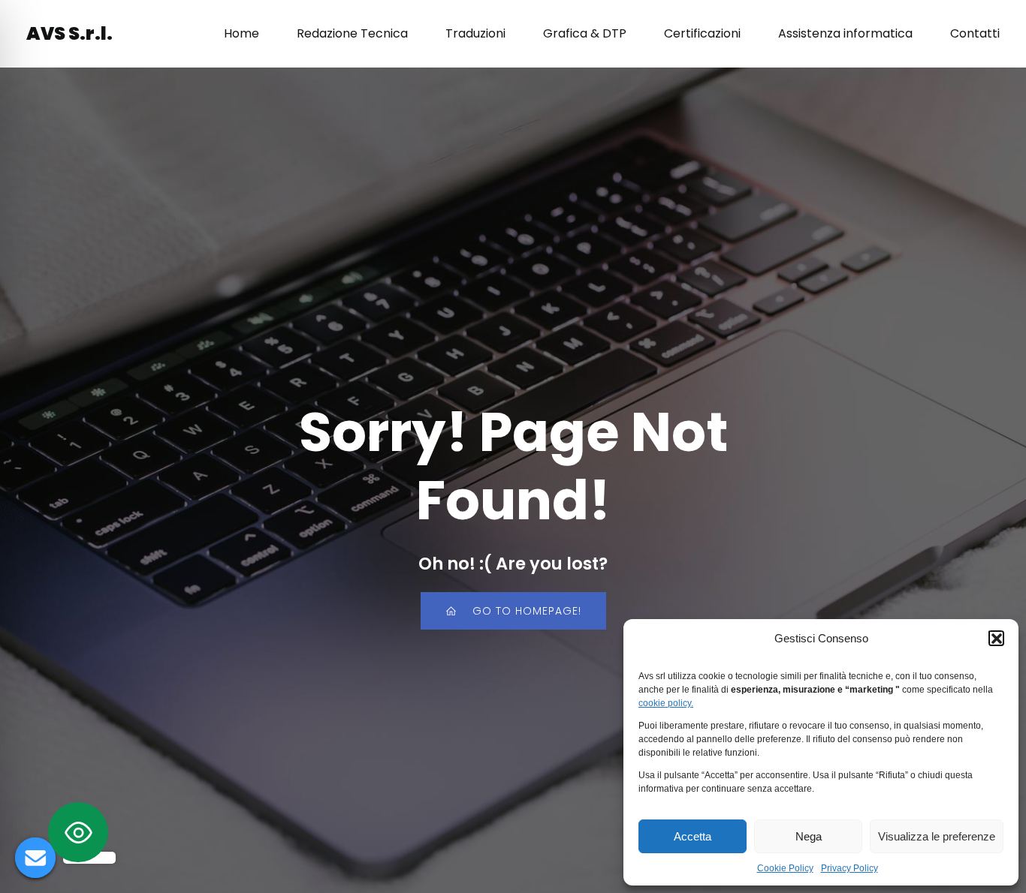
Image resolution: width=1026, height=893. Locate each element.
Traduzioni (475, 33)
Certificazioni (702, 33)
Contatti (975, 33)
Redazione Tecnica (352, 33)
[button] (995, 637)
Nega (808, 836)
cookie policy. (665, 703)
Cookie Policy (785, 868)
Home (241, 33)
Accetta (692, 836)
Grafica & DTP (584, 33)
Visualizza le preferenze (936, 836)
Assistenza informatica (845, 33)
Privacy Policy (849, 868)
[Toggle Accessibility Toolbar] (78, 832)
